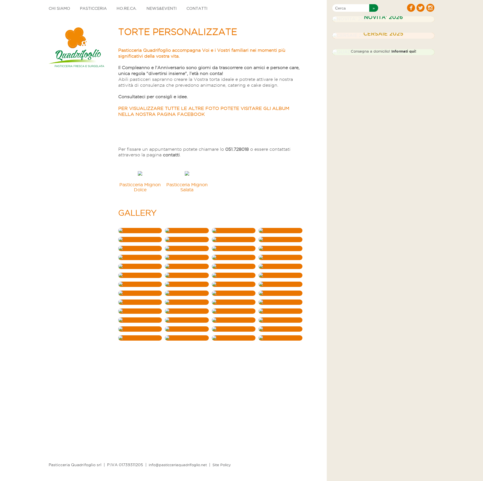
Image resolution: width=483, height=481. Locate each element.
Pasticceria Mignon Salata (187, 187)
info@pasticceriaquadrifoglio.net (178, 465)
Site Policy (221, 465)
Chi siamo (59, 8)
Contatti (196, 8)
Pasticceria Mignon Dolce (140, 187)
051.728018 (237, 149)
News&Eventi (161, 8)
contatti (171, 154)
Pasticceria (93, 8)
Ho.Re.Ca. (127, 8)
